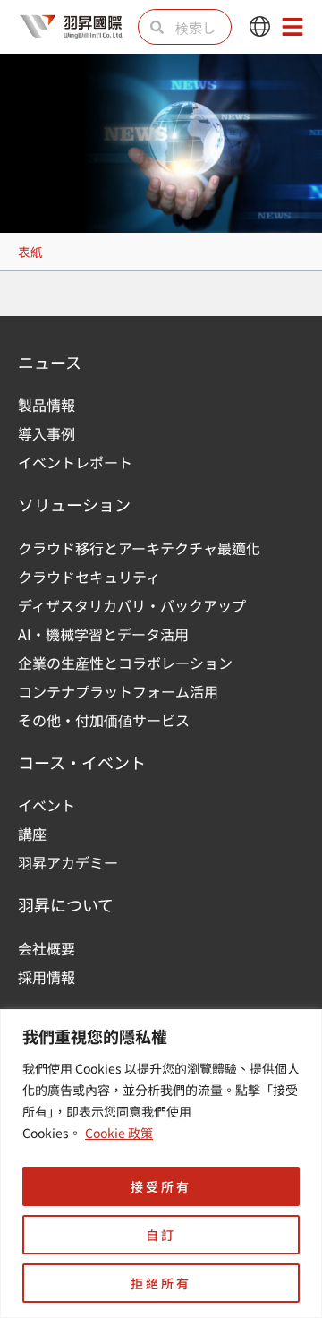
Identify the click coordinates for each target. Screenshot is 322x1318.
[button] (260, 27)
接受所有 (161, 1186)
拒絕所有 (161, 1283)
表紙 (30, 252)
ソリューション (74, 504)
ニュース (49, 361)
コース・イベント (82, 762)
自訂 (161, 1235)
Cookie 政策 (119, 1133)
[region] (161, 1163)
